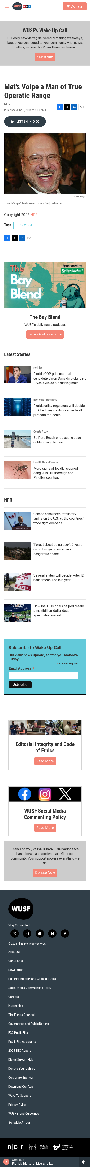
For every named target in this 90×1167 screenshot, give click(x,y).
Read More (45, 761)
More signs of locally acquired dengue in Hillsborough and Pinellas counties (55, 473)
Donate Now (45, 872)
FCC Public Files (18, 1032)
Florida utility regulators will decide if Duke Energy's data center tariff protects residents (59, 410)
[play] (6, 1162)
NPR (34, 214)
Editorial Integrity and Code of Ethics (44, 747)
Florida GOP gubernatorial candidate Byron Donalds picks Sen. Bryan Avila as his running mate (59, 378)
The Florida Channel (21, 1014)
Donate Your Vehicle (21, 1068)
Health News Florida (45, 462)
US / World (25, 225)
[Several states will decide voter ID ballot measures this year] (17, 582)
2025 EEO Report (19, 1050)
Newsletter (15, 969)
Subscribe (45, 57)
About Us (14, 952)
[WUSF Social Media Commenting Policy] (45, 794)
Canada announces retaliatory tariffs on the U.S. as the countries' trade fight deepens (58, 518)
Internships (15, 1005)
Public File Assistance (22, 1041)
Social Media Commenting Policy (29, 987)
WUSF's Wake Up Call (45, 30)
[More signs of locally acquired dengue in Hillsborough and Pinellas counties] (17, 470)
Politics (37, 367)
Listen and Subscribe (45, 334)
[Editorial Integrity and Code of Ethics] (45, 727)
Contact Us (15, 961)
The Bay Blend (45, 317)
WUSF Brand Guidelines (23, 1113)
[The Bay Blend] (45, 285)
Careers (13, 996)
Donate (76, 6)
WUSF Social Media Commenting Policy (45, 814)
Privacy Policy (17, 1104)
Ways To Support (19, 1095)
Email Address (22, 668)
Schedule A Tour (19, 1122)
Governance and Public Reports (29, 1023)
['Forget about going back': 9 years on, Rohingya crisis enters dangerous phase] (17, 551)
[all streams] (84, 1162)
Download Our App (20, 1086)
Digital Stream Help (21, 1059)
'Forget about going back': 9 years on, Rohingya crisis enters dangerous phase (57, 549)
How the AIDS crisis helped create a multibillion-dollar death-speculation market (58, 610)
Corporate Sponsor (20, 1077)
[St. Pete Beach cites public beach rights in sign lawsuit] (17, 439)
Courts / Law (40, 431)
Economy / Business (45, 399)
